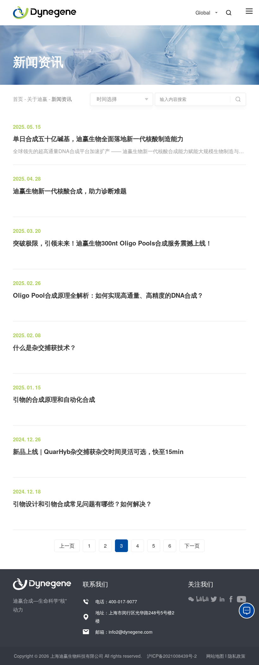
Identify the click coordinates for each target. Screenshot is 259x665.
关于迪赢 (37, 99)
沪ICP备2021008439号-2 (171, 656)
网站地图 (215, 656)
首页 (18, 99)
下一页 (192, 545)
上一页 (67, 545)
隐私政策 (236, 656)
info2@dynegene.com (131, 632)
